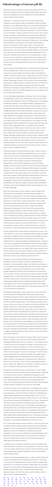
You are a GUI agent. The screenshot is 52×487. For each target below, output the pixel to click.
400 (32, 477)
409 (4, 477)
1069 (37, 481)
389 (33, 479)
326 (20, 477)
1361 (32, 481)
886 (28, 481)
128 (45, 479)
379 (4, 479)
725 (37, 483)
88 (12, 485)
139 (12, 481)
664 (40, 477)
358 (8, 481)
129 (12, 477)
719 (29, 483)
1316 (21, 479)
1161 (21, 483)
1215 (25, 483)
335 (16, 481)
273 (4, 481)
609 (41, 481)
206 (20, 481)
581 (28, 477)
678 (43, 477)
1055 (16, 479)
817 (8, 477)
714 (25, 479)
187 (24, 481)
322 (17, 483)
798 (24, 477)
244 (29, 479)
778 (37, 479)
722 (33, 483)
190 (45, 483)
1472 (9, 483)
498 (8, 479)
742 (8, 485)
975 (12, 479)
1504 (45, 481)
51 (15, 485)
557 (36, 477)
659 (4, 485)
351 (13, 483)
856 (4, 483)
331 (16, 477)
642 (41, 479)
